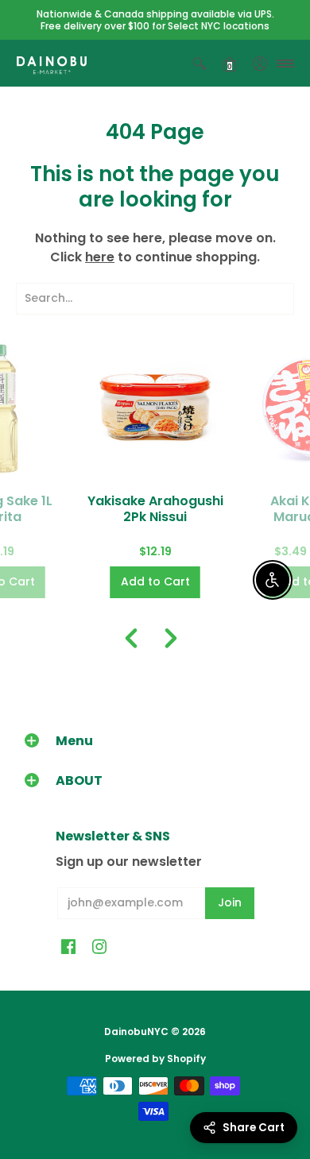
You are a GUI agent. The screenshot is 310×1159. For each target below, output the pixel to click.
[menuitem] (199, 63)
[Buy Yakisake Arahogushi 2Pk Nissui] (155, 407)
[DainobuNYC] (51, 63)
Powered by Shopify (155, 1058)
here (99, 257)
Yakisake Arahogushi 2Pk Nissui (155, 509)
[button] (199, 63)
